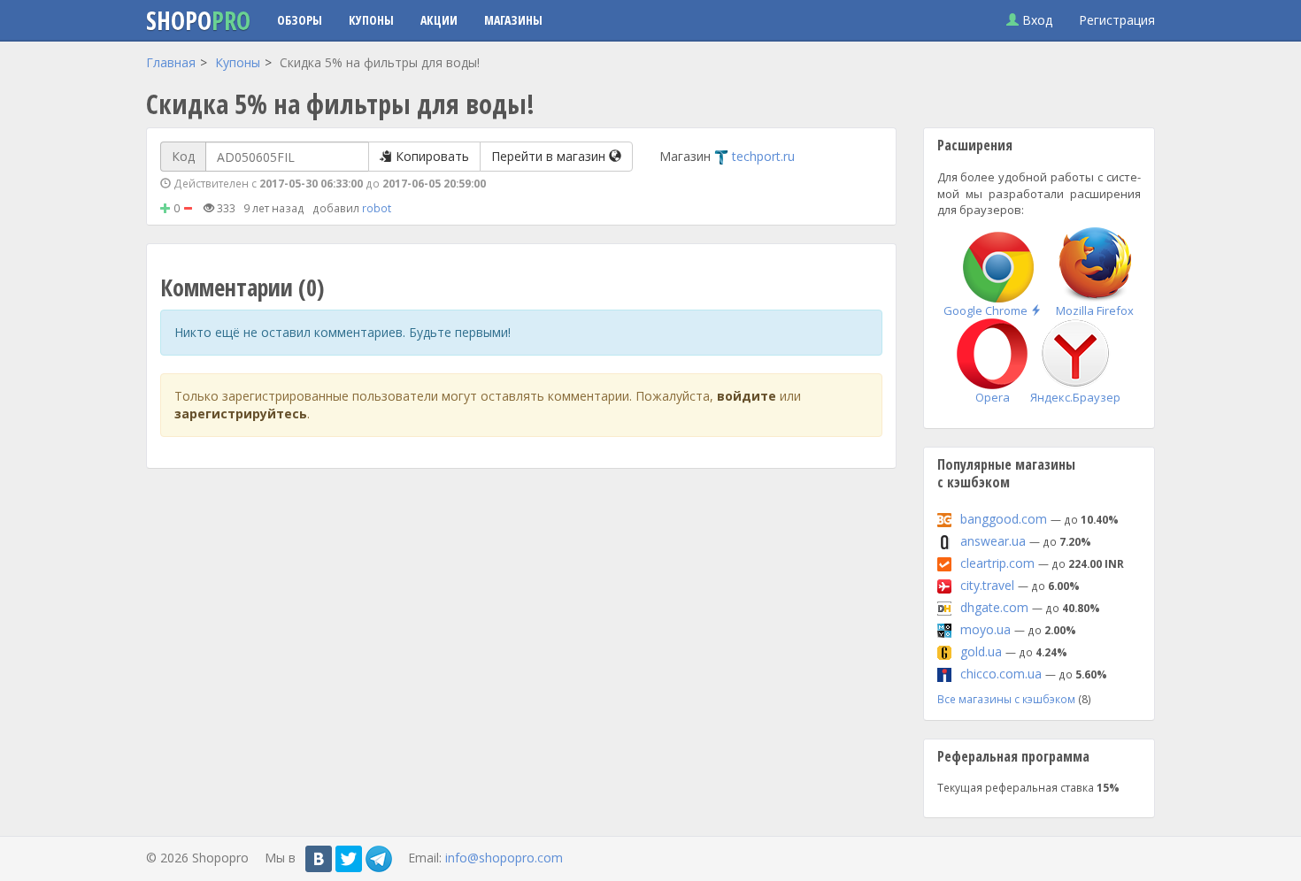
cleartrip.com (997, 563)
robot (376, 208)
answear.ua (993, 540)
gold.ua (981, 651)
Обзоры (299, 19)
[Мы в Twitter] (348, 859)
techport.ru (763, 156)
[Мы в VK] (318, 859)
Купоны (371, 19)
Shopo (198, 20)
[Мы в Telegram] (379, 859)
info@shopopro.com (504, 857)
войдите (746, 395)
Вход (1035, 19)
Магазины (513, 19)
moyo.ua (985, 629)
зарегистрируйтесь (240, 413)
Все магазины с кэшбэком (1006, 699)
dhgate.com (994, 607)
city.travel (987, 585)
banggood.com (1003, 518)
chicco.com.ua (1001, 673)
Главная (171, 62)
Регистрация (1117, 19)
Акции (439, 19)
